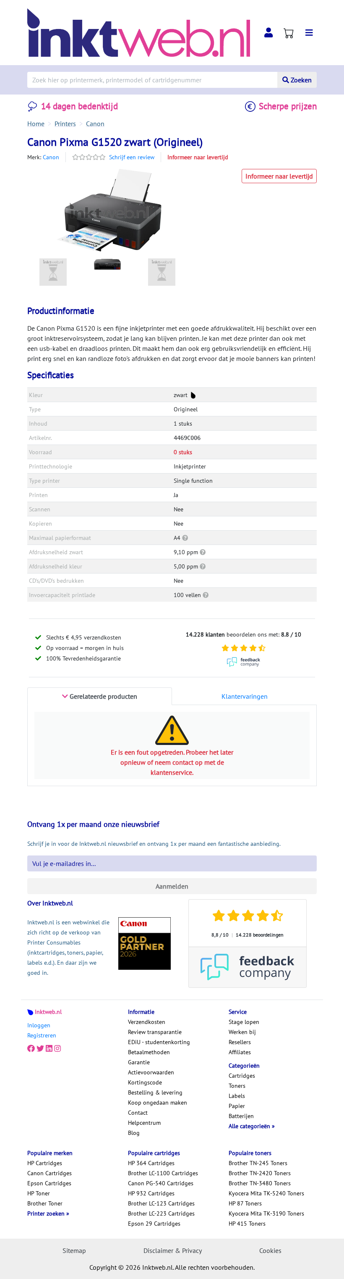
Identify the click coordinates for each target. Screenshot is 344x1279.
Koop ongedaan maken (157, 1102)
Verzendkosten (146, 1022)
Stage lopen (244, 1022)
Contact (138, 1112)
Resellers (240, 1042)
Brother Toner (45, 1203)
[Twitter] (40, 1049)
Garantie (139, 1062)
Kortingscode (145, 1082)
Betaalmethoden (149, 1052)
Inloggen (38, 1025)
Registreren (41, 1035)
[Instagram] (57, 1049)
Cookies (270, 1250)
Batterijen (241, 1116)
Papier (237, 1106)
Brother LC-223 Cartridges (161, 1213)
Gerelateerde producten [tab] (102, 696)
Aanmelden (172, 886)
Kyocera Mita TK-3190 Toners (266, 1213)
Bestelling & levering (155, 1092)
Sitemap (74, 1250)
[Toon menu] (309, 33)
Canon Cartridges (49, 1173)
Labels (237, 1096)
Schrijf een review (131, 157)
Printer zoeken (46, 1213)
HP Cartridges (44, 1163)
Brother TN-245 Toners (258, 1163)
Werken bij (242, 1032)
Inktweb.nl (48, 1012)
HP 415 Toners (247, 1223)
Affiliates (240, 1052)
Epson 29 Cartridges (154, 1223)
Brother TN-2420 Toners (260, 1173)
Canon (51, 157)
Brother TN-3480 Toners (260, 1183)
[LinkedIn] (49, 1049)
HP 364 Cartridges (151, 1163)
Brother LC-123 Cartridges (161, 1203)
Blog (134, 1133)
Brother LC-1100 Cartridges (163, 1173)
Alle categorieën (250, 1126)
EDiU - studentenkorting (159, 1042)
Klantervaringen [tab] (245, 696)
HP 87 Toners (245, 1203)
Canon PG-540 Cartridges (160, 1183)
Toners (237, 1086)
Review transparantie (155, 1032)
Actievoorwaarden (151, 1072)
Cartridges (242, 1075)
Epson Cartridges (49, 1183)
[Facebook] (31, 1049)
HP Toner (38, 1193)
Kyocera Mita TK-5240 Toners (266, 1193)
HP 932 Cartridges (151, 1193)
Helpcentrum (144, 1122)
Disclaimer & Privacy (172, 1250)
